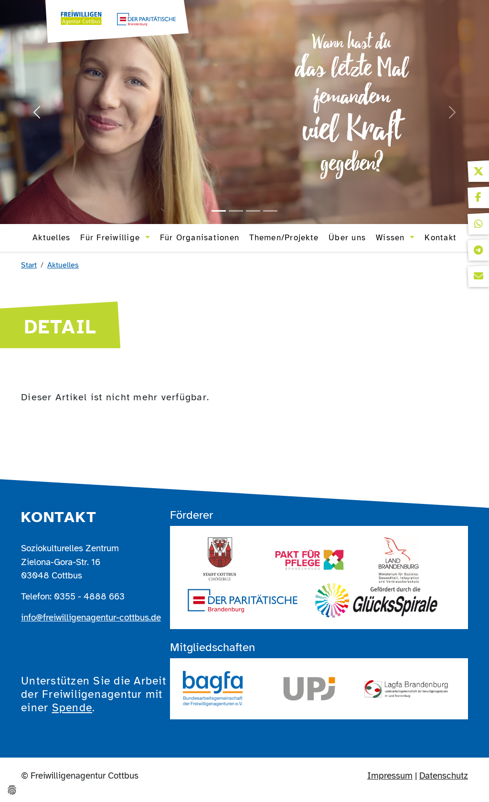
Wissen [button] (392, 238)
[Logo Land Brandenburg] (398, 560)
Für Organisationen (200, 238)
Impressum (390, 775)
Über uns (347, 238)
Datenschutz (443, 775)
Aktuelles (51, 238)
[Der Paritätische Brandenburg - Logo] (242, 600)
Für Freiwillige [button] (111, 238)
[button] (478, 171)
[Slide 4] (270, 210)
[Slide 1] (219, 210)
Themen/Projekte (284, 238)
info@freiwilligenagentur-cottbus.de (91, 617)
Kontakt (441, 238)
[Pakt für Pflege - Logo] (310, 559)
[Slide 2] (236, 210)
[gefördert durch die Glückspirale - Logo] (376, 600)
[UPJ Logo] (309, 689)
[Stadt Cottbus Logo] (220, 560)
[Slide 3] (253, 210)
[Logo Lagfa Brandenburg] (406, 689)
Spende (72, 708)
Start (29, 265)
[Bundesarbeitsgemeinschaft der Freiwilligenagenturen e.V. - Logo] (212, 689)
